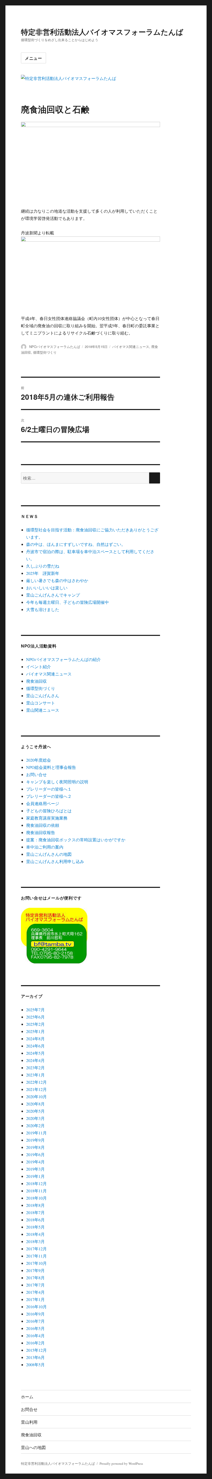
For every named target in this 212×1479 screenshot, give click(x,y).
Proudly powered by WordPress (121, 1463)
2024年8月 (35, 1038)
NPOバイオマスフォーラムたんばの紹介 (63, 659)
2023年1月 (35, 1074)
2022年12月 (36, 1082)
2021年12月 (36, 1089)
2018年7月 (35, 1212)
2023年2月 (35, 1067)
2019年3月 (35, 1169)
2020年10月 (36, 1096)
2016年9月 (35, 1314)
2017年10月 (36, 1263)
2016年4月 (35, 1335)
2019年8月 (35, 1147)
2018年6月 (35, 1219)
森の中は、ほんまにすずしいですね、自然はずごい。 (75, 544)
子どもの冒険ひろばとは (49, 810)
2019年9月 (35, 1140)
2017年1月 (35, 1299)
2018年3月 (35, 1241)
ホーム (27, 1397)
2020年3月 (35, 1118)
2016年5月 (35, 1328)
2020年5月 (35, 1111)
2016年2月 (35, 1343)
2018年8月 (35, 1205)
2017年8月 (35, 1277)
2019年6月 (35, 1154)
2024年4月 (35, 1060)
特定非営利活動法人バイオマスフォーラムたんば (102, 31)
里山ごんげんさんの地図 (49, 854)
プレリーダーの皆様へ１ (49, 789)
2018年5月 (35, 1227)
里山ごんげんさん (42, 695)
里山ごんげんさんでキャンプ (53, 595)
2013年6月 (35, 1357)
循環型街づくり (45, 352)
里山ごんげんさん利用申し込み (55, 861)
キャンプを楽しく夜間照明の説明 (57, 781)
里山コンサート (40, 702)
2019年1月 (35, 1176)
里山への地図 (33, 1447)
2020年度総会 (38, 760)
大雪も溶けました (42, 609)
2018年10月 (36, 1198)
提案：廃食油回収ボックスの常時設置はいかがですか (75, 839)
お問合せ (29, 1409)
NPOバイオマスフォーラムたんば (54, 346)
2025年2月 (35, 1024)
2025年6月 (35, 1017)
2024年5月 (35, 1053)
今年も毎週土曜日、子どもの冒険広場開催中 (67, 602)
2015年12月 (36, 1350)
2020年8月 (35, 1103)
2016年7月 (35, 1321)
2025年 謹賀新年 (42, 573)
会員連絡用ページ (42, 803)
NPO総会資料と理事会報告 (51, 767)
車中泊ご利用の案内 (44, 847)
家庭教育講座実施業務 (46, 818)
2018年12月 (36, 1183)
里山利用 (29, 1422)
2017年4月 (35, 1292)
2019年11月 (36, 1132)
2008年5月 (35, 1364)
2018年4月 (35, 1234)
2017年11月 (36, 1256)
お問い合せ (36, 774)
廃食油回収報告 (40, 832)
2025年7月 (35, 1009)
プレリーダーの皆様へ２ (49, 796)
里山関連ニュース (42, 710)
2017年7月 (35, 1285)
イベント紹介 (38, 666)
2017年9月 (35, 1270)
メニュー (33, 58)
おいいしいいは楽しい (46, 587)
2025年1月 (35, 1031)
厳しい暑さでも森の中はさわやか (57, 580)
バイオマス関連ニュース (130, 346)
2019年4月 (35, 1161)
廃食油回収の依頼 (42, 825)
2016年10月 (36, 1306)
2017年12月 (36, 1248)
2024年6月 (35, 1046)
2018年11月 (36, 1190)
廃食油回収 (36, 681)
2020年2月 (35, 1125)
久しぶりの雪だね (42, 566)
